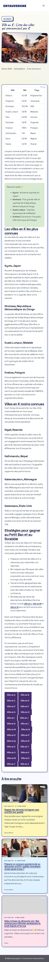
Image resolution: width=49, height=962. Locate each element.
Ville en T (25, 746)
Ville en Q (11, 741)
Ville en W (11, 758)
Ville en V (25, 752)
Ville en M (11, 729)
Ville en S (11, 746)
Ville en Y (11, 764)
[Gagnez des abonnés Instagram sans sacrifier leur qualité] (24, 793)
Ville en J (24, 718)
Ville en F (25, 706)
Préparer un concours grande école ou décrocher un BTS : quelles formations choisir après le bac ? (22, 866)
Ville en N (25, 729)
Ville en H (25, 712)
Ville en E (11, 706)
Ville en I (11, 718)
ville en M (37, 603)
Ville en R (25, 741)
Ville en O (11, 735)
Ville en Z (25, 764)
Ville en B (25, 694)
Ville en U (11, 752)
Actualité (7, 18)
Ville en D (25, 700)
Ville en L (25, 723)
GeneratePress (38, 958)
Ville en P (25, 735)
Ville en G (11, 712)
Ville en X (25, 758)
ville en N (14, 607)
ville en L (28, 603)
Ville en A (11, 694)
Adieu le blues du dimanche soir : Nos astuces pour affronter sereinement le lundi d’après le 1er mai (22, 923)
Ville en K (11, 723)
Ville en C (11, 700)
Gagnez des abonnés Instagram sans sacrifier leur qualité (21, 811)
